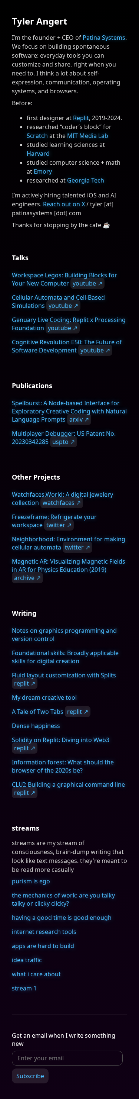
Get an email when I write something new (63, 1039)
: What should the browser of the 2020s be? (63, 766)
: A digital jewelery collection (62, 498)
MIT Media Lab (87, 136)
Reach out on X (64, 204)
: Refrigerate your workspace (54, 521)
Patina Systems (104, 37)
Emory (43, 171)
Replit (81, 118)
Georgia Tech (85, 180)
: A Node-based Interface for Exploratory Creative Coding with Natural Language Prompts (69, 411)
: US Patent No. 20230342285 (64, 437)
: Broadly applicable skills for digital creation (65, 657)
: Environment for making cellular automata (68, 543)
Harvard (38, 153)
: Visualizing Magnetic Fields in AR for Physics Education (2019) (68, 569)
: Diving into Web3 (60, 744)
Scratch (37, 136)
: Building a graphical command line (68, 788)
